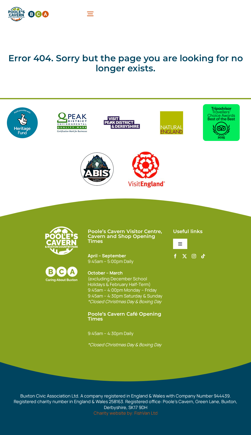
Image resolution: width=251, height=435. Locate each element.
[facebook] (175, 256)
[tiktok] (203, 256)
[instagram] (194, 256)
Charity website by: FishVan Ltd (126, 413)
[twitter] (184, 256)
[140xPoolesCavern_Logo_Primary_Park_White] (61, 229)
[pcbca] (28, 7)
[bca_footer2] (61, 262)
